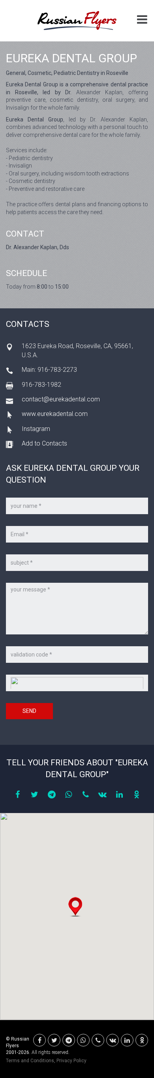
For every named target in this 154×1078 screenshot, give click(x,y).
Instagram (36, 429)
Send (29, 711)
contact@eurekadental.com (61, 399)
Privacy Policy (71, 1060)
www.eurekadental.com (55, 414)
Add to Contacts (44, 443)
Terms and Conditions (30, 1060)
